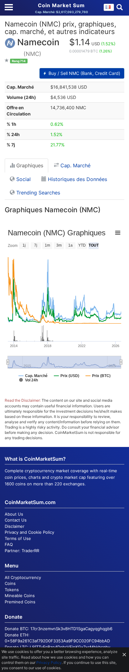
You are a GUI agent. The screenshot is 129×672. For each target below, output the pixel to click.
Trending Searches (37, 192)
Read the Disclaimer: (23, 400)
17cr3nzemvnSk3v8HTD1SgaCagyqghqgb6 (71, 628)
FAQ (9, 544)
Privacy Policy (49, 662)
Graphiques (29, 165)
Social (23, 179)
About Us (14, 514)
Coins (10, 583)
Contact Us (16, 519)
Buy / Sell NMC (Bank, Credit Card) (83, 73)
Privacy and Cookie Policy (29, 532)
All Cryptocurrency (23, 577)
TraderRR (30, 550)
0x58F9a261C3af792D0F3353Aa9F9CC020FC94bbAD (57, 640)
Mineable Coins (20, 595)
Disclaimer (14, 526)
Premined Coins (20, 601)
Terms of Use (18, 538)
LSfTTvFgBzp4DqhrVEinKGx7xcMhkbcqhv (70, 647)
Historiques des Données (76, 179)
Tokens (12, 589)
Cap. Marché (74, 165)
